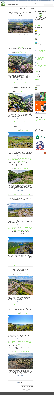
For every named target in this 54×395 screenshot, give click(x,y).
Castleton (27, 263)
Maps (27, 392)
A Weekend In (37, 71)
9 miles (21, 44)
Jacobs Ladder (27, 158)
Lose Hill (23, 264)
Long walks (15, 158)
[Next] (22, 382)
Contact (41, 0)
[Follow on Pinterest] (52, 0)
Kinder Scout (28, 44)
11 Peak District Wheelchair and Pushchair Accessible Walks (41, 63)
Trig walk (16, 159)
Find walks (13, 3)
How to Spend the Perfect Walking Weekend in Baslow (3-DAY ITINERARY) (41, 50)
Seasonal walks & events (13, 4)
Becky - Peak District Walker (24, 17)
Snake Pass (26, 82)
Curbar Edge (9, 264)
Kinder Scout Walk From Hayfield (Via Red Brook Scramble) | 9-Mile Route (20, 87)
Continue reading (20, 79)
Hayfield (26, 44)
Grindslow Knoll (27, 341)
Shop (41, 3)
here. (30, 6)
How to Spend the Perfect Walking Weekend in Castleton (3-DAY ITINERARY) (41, 59)
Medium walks (16, 44)
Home (9, 3)
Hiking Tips (31, 0)
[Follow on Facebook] (48, 0)
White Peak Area (37, 82)
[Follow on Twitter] (51, 0)
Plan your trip (26, 0)
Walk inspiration (35, 3)
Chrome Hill (30, 263)
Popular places (28, 3)
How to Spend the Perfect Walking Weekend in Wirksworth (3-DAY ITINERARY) (41, 54)
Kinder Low (30, 158)
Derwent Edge (12, 264)
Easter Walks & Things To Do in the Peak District (41, 66)
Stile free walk (12, 159)
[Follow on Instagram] (50, 0)
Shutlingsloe (9, 265)
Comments (31, 82)
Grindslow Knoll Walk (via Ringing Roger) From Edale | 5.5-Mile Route (20, 309)
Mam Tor (25, 264)
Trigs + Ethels (17, 0)
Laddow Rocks (19, 264)
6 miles (21, 82)
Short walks (27, 230)
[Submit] (52, 5)
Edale (22, 158)
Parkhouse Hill (28, 264)
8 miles (23, 193)
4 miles (20, 378)
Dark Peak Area (12, 44)
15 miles (20, 158)
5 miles (20, 341)
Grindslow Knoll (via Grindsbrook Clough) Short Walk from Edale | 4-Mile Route (20, 347)
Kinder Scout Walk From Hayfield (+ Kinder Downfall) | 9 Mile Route (20, 14)
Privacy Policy (31, 392)
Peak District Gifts (36, 0)
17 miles (20, 227)
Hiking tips (36, 74)
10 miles (21, 193)
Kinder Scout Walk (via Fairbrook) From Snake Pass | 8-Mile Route (20, 270)
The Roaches (12, 265)
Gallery (17, 3)
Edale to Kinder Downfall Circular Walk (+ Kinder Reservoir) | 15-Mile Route (20, 126)
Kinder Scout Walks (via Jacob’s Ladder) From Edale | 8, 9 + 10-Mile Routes (20, 164)
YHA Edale (18, 159)
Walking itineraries (38, 81)
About (12, 0)
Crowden (25, 227)
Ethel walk (23, 44)
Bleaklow (23, 227)
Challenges (21, 0)
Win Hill (15, 265)
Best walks (22, 3)
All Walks (24, 392)
